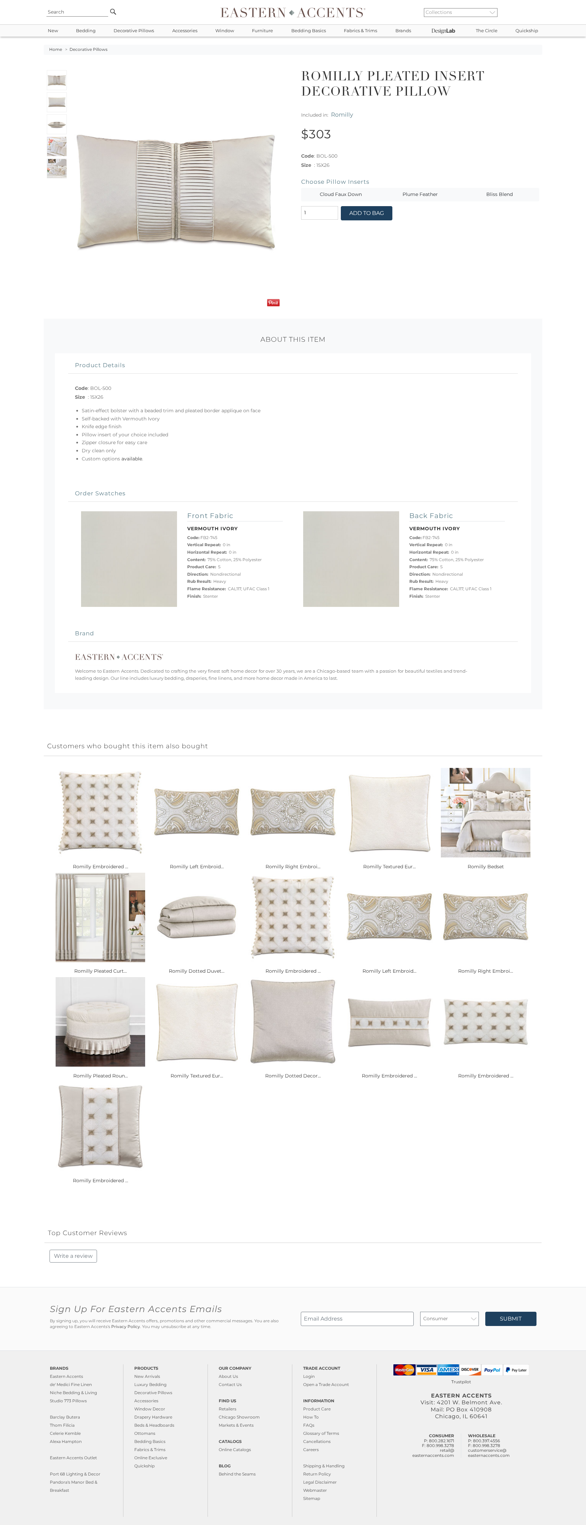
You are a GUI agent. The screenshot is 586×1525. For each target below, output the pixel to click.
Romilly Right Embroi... (293, 867)
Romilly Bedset (486, 867)
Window (224, 30)
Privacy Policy (125, 1326)
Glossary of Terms (321, 1433)
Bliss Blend (499, 194)
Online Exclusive (150, 1457)
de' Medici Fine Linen (71, 1384)
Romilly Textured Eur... (389, 867)
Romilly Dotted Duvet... (196, 971)
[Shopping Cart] (537, 12)
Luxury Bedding (150, 1384)
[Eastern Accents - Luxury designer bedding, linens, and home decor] (292, 12)
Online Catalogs (235, 1449)
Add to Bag (366, 213)
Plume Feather (420, 194)
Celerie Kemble (65, 1433)
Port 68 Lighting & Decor (75, 1474)
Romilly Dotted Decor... (293, 1076)
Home (55, 49)
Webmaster (315, 1490)
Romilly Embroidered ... (100, 867)
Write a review (73, 1256)
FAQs (308, 1425)
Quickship (526, 30)
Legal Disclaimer (320, 1482)
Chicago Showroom (239, 1417)
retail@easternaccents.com (433, 1453)
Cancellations (317, 1441)
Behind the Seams (237, 1474)
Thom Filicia (62, 1425)
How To (311, 1417)
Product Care (317, 1408)
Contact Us (230, 1384)
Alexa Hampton (66, 1441)
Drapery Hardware (153, 1417)
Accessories (184, 30)
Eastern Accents (66, 1376)
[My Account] (532, 12)
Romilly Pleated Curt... (100, 971)
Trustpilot (461, 1381)
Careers (311, 1449)
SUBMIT (511, 1318)
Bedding (86, 30)
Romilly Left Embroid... (197, 867)
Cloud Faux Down (341, 194)
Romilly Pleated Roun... (100, 1076)
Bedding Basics (308, 30)
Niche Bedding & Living (73, 1392)
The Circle (486, 30)
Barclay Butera (65, 1417)
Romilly (342, 114)
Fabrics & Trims (360, 30)
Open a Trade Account (326, 1384)
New (53, 30)
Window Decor (149, 1408)
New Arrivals (147, 1376)
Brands (403, 30)
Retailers (227, 1408)
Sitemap (311, 1498)
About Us (228, 1376)
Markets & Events (236, 1425)
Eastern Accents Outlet (73, 1457)
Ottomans (144, 1433)
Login (309, 1376)
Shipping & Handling (324, 1465)
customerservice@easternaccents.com (489, 1453)
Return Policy (317, 1474)
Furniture (262, 30)
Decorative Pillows (134, 30)
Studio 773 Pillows (68, 1400)
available (131, 459)
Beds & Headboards (154, 1425)
